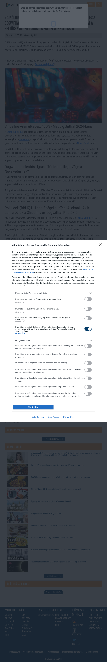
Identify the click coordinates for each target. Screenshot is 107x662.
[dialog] (53, 331)
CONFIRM (33, 407)
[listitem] (53, 293)
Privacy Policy (69, 417)
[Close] (101, 245)
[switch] (88, 299)
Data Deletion (38, 417)
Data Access (53, 417)
